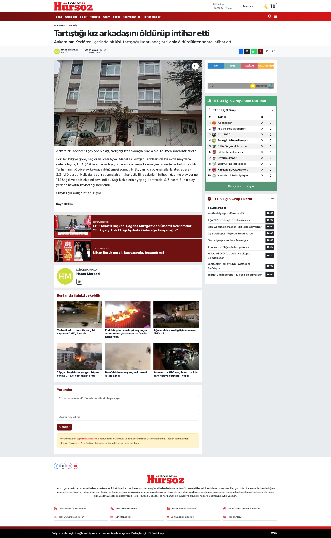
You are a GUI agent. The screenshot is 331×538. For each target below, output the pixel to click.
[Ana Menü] (274, 17)
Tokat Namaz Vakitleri (184, 508)
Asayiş (73, 25)
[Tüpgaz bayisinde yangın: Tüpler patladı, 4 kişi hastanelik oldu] (79, 356)
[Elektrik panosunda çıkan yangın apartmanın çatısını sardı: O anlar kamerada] (128, 314)
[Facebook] (57, 466)
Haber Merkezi (88, 274)
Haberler (59, 25)
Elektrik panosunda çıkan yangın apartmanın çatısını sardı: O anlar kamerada (126, 333)
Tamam (274, 533)
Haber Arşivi (235, 517)
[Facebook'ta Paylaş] (241, 51)
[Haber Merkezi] (65, 276)
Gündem (71, 16)
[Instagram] (69, 466)
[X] (63, 466)
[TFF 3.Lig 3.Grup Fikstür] (272, 199)
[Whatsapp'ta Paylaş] (254, 51)
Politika (94, 16)
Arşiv (106, 16)
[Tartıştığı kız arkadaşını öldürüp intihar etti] (128, 103)
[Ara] (270, 17)
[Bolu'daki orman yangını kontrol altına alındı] (128, 356)
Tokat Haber (152, 16)
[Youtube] (75, 466)
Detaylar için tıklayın (241, 186)
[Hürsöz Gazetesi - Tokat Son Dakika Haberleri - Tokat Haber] (73, 6)
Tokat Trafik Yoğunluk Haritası (244, 508)
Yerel (116, 16)
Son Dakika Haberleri (182, 517)
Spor (83, 16)
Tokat (58, 16)
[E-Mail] (79, 282)
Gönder (64, 427)
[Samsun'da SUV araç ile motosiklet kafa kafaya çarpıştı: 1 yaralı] (176, 356)
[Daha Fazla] (260, 51)
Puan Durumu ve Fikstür (71, 517)
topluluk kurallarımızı (88, 438)
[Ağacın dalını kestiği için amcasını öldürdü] (176, 314)
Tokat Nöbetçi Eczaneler (72, 508)
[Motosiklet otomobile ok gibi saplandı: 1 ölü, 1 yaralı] (79, 314)
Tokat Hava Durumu (126, 508)
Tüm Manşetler (122, 517)
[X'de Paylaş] (247, 51)
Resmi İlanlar (131, 16)
